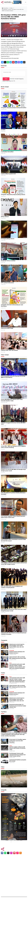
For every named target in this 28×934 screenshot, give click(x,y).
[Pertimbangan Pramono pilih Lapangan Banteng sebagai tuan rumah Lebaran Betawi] (4, 755)
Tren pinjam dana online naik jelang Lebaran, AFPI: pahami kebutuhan (12, 282)
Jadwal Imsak (18, 873)
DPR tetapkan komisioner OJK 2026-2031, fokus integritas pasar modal (13, 610)
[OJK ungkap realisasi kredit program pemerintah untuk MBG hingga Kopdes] (14, 553)
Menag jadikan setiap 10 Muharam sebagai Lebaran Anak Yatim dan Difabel (12, 349)
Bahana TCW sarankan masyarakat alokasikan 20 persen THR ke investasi (13, 260)
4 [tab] (16, 788)
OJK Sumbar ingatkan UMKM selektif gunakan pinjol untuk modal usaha (13, 516)
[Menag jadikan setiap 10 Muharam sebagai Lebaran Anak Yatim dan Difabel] (14, 340)
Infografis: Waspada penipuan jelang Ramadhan (13, 107)
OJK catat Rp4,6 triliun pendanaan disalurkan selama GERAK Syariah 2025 (13, 173)
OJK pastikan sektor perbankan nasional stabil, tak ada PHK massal (13, 540)
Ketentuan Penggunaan (21, 881)
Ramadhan (6, 8)
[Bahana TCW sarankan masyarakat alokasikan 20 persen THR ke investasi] (14, 251)
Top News (4, 711)
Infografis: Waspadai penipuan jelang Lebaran (13, 194)
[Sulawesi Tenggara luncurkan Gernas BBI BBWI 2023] (14, 413)
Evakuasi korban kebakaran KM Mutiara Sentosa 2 (12, 837)
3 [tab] (14, 788)
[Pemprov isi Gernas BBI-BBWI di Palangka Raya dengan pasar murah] (14, 460)
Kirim (6, 78)
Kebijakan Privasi (19, 883)
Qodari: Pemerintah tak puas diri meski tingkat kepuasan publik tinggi (13, 327)
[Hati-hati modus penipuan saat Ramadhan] (14, 295)
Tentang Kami (18, 887)
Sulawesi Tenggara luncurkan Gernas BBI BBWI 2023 (13, 423)
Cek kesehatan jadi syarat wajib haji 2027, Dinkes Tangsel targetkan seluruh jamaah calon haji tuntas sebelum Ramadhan (14, 734)
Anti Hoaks (3, 878)
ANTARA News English (20, 876)
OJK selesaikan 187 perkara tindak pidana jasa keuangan (13, 493)
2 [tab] (12, 788)
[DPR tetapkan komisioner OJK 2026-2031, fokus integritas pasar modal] (14, 600)
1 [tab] (10, 788)
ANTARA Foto (18, 894)
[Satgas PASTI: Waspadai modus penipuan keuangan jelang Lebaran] (14, 229)
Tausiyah (17, 868)
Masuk (16, 878)
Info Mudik (17, 864)
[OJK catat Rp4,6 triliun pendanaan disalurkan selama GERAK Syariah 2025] (14, 164)
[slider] (6, 35)
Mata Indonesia (5, 883)
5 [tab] (18, 788)
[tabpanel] (14, 778)
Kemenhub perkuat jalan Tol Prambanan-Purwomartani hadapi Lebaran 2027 (17, 706)
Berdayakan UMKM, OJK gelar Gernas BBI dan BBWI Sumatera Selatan (13, 10)
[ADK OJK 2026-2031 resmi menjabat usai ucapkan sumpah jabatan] (14, 576)
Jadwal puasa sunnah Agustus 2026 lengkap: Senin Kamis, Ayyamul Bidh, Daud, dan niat (16, 646)
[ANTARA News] (6, 2)
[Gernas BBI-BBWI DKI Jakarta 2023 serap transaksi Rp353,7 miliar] (14, 390)
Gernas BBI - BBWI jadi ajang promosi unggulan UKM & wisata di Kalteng (13, 446)
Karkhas (3, 876)
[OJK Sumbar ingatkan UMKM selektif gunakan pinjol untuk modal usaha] (14, 506)
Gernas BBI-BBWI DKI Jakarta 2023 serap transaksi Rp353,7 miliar (12, 400)
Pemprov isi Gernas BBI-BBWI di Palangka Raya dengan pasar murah (13, 470)
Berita (16, 857)
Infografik (11, 650)
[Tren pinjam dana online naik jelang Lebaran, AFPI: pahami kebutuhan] (14, 273)
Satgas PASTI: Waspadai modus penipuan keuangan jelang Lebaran (12, 238)
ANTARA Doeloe (5, 885)
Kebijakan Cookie (19, 885)
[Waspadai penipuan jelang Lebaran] (13, 185)
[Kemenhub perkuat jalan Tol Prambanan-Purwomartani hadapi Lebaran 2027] (4, 706)
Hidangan (17, 861)
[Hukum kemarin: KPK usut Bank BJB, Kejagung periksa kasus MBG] (4, 658)
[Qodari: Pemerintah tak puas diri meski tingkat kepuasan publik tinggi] (14, 318)
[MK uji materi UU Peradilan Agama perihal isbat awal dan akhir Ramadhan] (4, 741)
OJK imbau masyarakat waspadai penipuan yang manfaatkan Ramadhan (14, 151)
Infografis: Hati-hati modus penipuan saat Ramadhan (12, 305)
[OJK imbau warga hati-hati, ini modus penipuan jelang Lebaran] (14, 207)
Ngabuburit (18, 859)
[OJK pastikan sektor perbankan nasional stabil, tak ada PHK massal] (14, 530)
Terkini (3, 672)
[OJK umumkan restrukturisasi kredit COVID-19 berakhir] (14, 120)
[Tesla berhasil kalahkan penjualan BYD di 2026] (4, 761)
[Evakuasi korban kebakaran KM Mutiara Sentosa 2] (4, 652)
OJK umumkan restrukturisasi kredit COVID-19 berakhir (13, 129)
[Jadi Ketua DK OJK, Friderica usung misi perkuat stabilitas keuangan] (14, 623)
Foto (10, 662)
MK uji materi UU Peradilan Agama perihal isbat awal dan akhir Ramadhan (17, 741)
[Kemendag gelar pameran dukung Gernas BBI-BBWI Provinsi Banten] (14, 366)
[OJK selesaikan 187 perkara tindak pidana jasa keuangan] (14, 483)
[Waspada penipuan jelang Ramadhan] (13, 98)
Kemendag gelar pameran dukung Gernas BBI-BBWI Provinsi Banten (13, 376)
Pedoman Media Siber (20, 890)
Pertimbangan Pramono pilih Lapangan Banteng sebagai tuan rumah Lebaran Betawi (17, 755)
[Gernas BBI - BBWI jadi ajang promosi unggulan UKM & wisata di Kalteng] (14, 436)
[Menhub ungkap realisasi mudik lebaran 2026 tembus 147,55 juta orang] (4, 747)
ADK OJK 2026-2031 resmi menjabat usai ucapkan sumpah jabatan (11, 587)
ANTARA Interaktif (5, 881)
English (17, 870)
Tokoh (16, 866)
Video (11, 8)
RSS (16, 892)
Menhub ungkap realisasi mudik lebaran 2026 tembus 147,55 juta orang (17, 748)
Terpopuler (4, 640)
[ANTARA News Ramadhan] (8, 849)
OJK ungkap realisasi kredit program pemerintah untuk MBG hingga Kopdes (14, 563)
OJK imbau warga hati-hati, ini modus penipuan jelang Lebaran (13, 216)
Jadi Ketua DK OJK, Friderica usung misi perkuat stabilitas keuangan (13, 633)
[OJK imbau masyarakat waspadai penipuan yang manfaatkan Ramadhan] (14, 142)
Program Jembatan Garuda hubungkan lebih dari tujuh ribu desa (12, 782)
